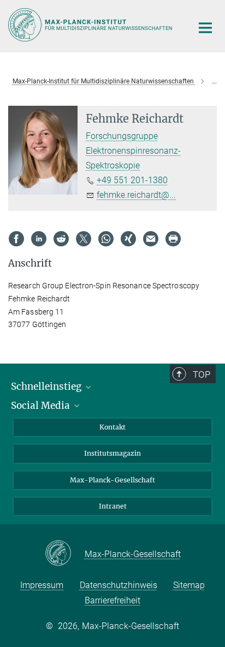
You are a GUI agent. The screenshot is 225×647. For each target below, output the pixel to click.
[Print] (173, 239)
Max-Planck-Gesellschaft (112, 480)
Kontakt (112, 427)
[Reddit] (61, 239)
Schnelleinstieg (47, 386)
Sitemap (189, 585)
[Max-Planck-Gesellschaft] (65, 554)
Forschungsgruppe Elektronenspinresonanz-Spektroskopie (133, 151)
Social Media (41, 405)
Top (201, 374)
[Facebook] (16, 239)
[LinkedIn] (39, 239)
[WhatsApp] (106, 239)
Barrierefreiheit (112, 600)
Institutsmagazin (112, 453)
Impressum (41, 585)
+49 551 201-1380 (132, 180)
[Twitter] (83, 239)
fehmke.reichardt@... (136, 195)
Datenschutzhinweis (118, 585)
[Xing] (128, 239)
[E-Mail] (151, 239)
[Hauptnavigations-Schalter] (205, 28)
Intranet (113, 506)
